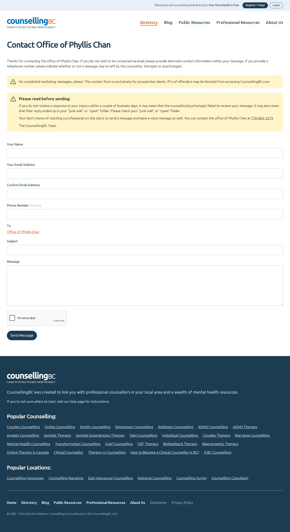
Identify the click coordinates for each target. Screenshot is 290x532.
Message (13, 262)
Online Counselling (60, 427)
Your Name (15, 144)
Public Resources (194, 23)
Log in (276, 5)
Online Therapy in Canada (28, 452)
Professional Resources (238, 23)
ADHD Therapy (245, 427)
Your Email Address (21, 165)
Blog (168, 23)
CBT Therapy (148, 444)
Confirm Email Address (23, 185)
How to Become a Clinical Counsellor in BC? (164, 452)
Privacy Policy (182, 503)
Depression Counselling (134, 427)
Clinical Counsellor (68, 452)
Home (12, 503)
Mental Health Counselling (28, 444)
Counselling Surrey (191, 478)
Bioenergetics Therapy (220, 444)
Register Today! (255, 5)
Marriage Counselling (252, 435)
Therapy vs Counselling (107, 452)
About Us (274, 23)
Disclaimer (158, 503)
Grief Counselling (119, 444)
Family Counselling (95, 427)
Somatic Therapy (57, 435)
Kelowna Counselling (155, 478)
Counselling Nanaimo (66, 478)
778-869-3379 (262, 118)
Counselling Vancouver (25, 478)
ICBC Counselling (217, 452)
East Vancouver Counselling (110, 478)
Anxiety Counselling (23, 435)
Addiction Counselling (175, 427)
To (9, 226)
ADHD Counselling (213, 427)
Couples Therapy (216, 435)
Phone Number (17, 205)
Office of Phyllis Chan (23, 232)
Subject (12, 241)
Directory (149, 23)
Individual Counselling (180, 435)
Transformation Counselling (77, 444)
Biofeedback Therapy (180, 444)
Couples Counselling (23, 427)
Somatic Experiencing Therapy (100, 435)
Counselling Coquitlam (229, 478)
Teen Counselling (143, 435)
